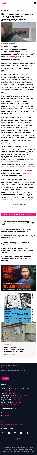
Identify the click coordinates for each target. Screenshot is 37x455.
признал (4, 123)
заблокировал (26, 171)
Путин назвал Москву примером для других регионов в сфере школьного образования (16, 258)
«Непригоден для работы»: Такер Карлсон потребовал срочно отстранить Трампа (17, 250)
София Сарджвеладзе (18, 205)
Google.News (7, 415)
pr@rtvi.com (16, 400)
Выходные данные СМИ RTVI (9, 365)
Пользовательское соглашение (10, 368)
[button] (35, 2)
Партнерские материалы (10, 404)
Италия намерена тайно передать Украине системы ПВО (15, 243)
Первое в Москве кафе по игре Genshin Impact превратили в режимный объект (17, 230)
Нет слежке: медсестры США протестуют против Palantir (18, 236)
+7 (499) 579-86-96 (10, 393)
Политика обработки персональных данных (14, 370)
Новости (4, 10)
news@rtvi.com (17, 397)
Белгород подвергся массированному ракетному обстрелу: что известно (15, 349)
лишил (3, 185)
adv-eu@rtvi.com (17, 402)
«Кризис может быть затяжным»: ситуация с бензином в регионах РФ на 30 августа (17, 223)
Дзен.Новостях (10, 413)
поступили (15, 57)
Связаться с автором (18, 207)
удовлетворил (6, 149)
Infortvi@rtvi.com (22, 395)
